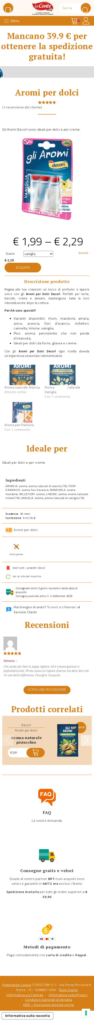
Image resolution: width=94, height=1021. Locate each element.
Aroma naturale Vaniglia (62, 389)
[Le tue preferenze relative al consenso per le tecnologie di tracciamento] (86, 1013)
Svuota (83, 253)
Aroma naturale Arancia (22, 387)
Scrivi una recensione (47, 689)
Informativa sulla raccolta (27, 1016)
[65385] (35, 752)
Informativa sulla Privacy (68, 994)
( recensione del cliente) (22, 107)
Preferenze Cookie (16, 984)
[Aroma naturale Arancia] (22, 375)
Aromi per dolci (26, 529)
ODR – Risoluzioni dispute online (48, 1004)
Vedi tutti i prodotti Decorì (29, 568)
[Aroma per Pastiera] (22, 412)
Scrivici (52, 607)
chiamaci (69, 607)
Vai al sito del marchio (26, 576)
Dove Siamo (68, 989)
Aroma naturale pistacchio (26, 740)
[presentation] (7, 740)
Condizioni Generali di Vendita (48, 999)
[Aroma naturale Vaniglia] (62, 375)
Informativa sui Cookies (24, 994)
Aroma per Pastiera (19, 424)
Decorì (26, 725)
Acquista (23, 267)
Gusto (10, 253)
